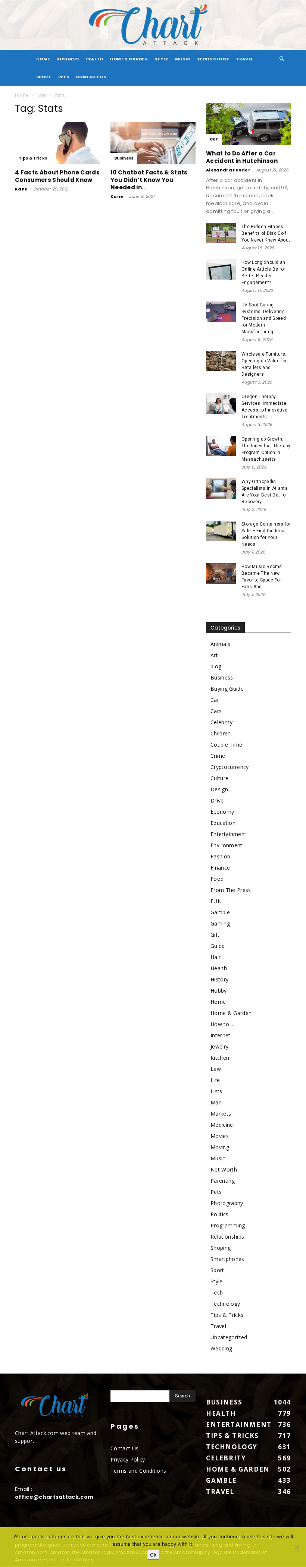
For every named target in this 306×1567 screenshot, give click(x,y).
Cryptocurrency (229, 766)
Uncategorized (228, 1337)
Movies (219, 1135)
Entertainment (228, 834)
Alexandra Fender (228, 170)
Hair (215, 957)
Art (214, 655)
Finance (220, 867)
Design (219, 789)
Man (216, 1102)
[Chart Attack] (153, 25)
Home (21, 95)
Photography (226, 1203)
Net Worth (223, 1169)
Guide (217, 945)
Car (214, 139)
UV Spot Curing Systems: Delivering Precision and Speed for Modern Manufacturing (263, 318)
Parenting (222, 1180)
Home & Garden (129, 59)
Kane (21, 189)
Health (94, 59)
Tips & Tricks (33, 158)
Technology (213, 59)
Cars (216, 711)
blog (215, 666)
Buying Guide (227, 688)
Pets (63, 77)
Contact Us (91, 77)
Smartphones (227, 1258)
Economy (222, 811)
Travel (244, 59)
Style (161, 59)
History (219, 979)
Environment (226, 845)
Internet (220, 1035)
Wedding (221, 1348)
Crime (217, 755)
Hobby (218, 990)
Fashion (220, 856)
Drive (217, 800)
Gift (214, 934)
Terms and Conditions (138, 1470)
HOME (43, 59)
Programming (227, 1225)
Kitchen (219, 1057)
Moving (219, 1147)
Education (222, 822)
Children (220, 733)
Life (215, 1080)
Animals (220, 643)
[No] (296, 1547)
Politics (219, 1214)
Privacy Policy (127, 1459)
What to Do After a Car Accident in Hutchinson (242, 157)
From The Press (230, 889)
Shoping (220, 1247)
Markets (220, 1113)
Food (217, 878)
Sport (43, 77)
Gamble (220, 912)
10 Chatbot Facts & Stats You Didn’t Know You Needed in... (149, 179)
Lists (216, 1091)
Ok (153, 1555)
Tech (216, 1292)
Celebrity (221, 722)
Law (215, 1068)
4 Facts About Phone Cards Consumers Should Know (57, 176)
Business (67, 59)
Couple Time (226, 744)
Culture (219, 778)
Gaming (220, 923)
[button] (282, 59)
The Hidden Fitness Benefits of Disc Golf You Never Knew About (265, 233)
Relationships (227, 1236)
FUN (216, 901)
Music (183, 59)
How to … (222, 1024)
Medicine (221, 1124)
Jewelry (219, 1046)
